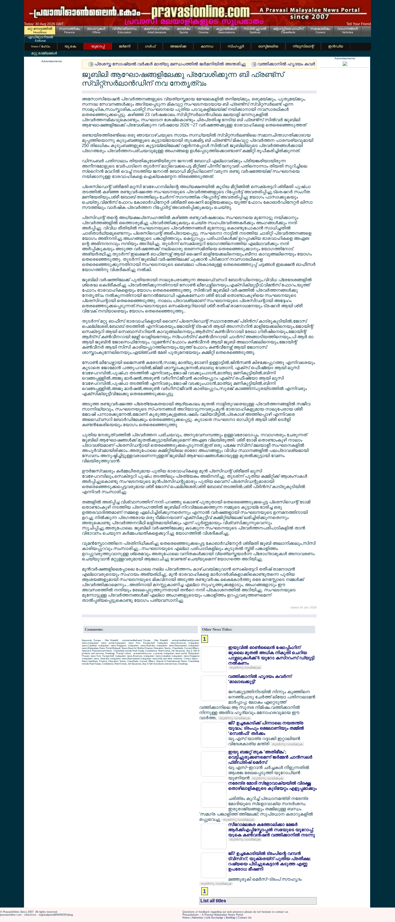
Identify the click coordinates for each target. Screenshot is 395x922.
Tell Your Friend (358, 24)
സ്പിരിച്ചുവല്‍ (254, 29)
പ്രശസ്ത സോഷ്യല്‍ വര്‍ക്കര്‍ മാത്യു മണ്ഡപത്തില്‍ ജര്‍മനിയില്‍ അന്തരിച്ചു (170, 63)
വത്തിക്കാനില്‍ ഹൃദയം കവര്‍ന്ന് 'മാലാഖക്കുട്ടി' (303, 63)
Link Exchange (214, 917)
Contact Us (245, 917)
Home (186, 917)
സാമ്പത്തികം (69, 29)
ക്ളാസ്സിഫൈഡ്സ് (288, 29)
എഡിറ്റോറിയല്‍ (40, 37)
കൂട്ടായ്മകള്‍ (226, 29)
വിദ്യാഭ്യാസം (124, 29)
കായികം (184, 29)
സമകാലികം (320, 29)
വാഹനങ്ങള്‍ (347, 29)
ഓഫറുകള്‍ (96, 29)
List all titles (213, 900)
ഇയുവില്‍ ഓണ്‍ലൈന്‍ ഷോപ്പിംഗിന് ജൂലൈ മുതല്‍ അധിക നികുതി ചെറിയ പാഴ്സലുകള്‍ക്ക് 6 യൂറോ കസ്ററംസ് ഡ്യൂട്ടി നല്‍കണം (271, 655)
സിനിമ (203, 29)
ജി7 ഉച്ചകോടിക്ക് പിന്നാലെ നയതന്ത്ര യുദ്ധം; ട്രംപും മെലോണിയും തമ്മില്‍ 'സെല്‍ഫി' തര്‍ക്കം (266, 728)
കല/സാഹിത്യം (157, 29)
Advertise (197, 917)
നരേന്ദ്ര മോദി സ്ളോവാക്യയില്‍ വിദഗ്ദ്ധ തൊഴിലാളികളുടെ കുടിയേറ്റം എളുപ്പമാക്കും (272, 786)
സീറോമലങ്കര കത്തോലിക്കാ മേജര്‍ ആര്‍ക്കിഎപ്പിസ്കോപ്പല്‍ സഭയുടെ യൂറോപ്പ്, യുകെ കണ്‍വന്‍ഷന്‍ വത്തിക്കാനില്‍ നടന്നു (271, 829)
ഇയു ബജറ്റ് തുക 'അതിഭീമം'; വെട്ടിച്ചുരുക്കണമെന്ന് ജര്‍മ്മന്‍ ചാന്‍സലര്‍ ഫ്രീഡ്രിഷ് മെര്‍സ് (270, 757)
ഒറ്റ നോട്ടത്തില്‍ (39, 29)
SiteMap (230, 917)
